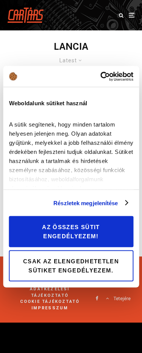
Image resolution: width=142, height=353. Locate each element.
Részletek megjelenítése (85, 202)
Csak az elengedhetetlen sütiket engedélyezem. (71, 265)
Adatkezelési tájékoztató (49, 292)
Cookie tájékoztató (50, 301)
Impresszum (50, 308)
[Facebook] (97, 298)
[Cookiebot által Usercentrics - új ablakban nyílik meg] (101, 76)
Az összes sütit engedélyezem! (71, 231)
